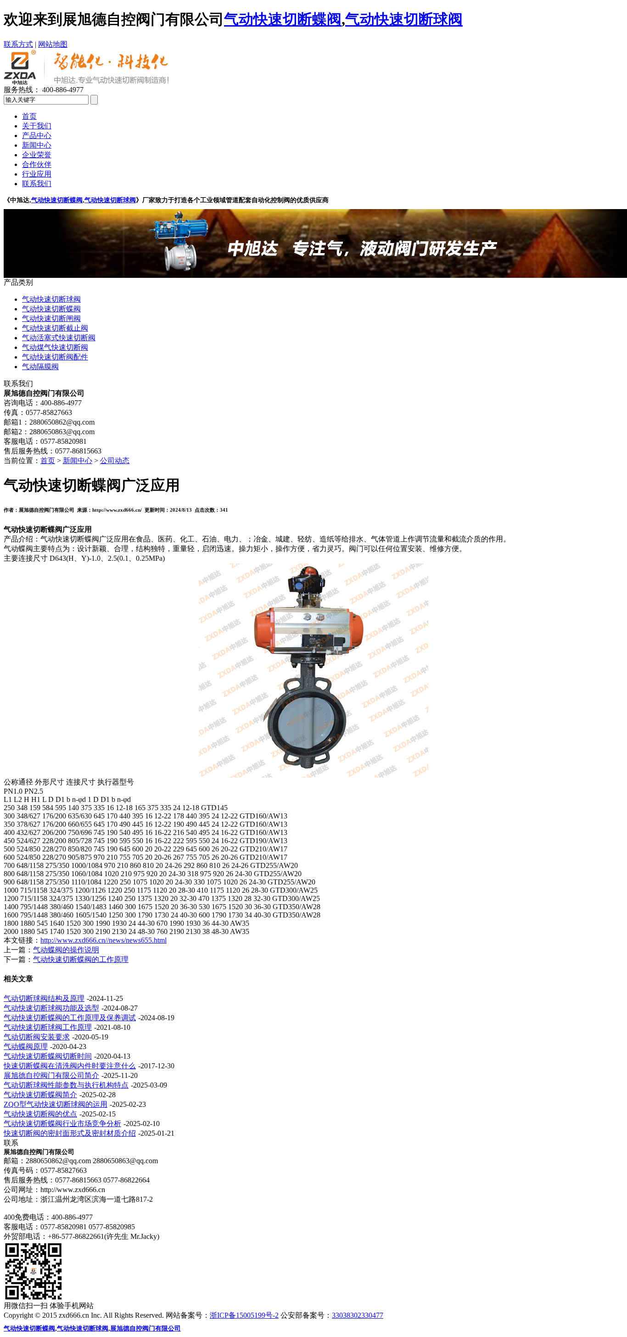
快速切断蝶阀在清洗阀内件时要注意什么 (70, 1066)
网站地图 (52, 44)
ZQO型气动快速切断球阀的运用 (55, 1104)
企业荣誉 (36, 155)
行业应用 (36, 174)
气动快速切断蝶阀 (57, 200)
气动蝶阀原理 (26, 1046)
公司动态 (114, 460)
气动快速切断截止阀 (55, 328)
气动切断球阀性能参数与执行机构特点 (66, 1085)
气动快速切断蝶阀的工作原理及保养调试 (70, 1018)
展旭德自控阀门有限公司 (145, 1328)
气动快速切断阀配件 (55, 357)
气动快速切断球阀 (110, 200)
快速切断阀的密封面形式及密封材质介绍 (70, 1133)
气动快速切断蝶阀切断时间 (48, 1056)
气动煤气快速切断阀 (55, 347)
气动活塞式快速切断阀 (58, 338)
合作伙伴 (36, 164)
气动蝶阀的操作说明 (66, 950)
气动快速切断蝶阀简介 (40, 1095)
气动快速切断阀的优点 (40, 1114)
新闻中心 (36, 145)
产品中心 (36, 135)
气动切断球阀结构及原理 (44, 998)
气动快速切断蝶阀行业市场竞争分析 (62, 1123)
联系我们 (36, 184)
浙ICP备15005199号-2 (244, 1315)
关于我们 (36, 126)
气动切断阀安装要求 (37, 1037)
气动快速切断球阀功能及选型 (51, 1008)
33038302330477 (357, 1315)
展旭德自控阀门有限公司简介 (51, 1075)
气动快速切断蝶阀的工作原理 (81, 959)
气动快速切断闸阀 (51, 318)
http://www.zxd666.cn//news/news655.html (103, 940)
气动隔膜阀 (40, 366)
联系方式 (18, 44)
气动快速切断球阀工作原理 (48, 1027)
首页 (29, 116)
